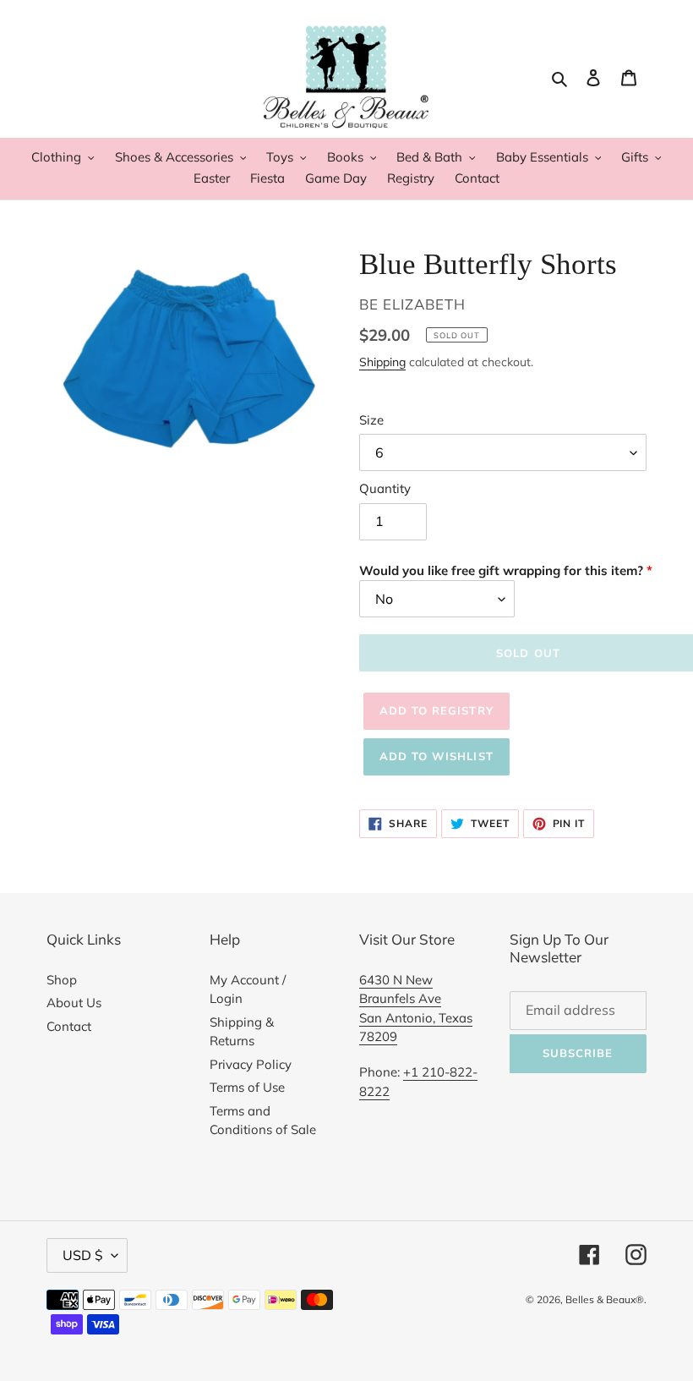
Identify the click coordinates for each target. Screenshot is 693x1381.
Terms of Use (247, 1087)
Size (371, 420)
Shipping (382, 361)
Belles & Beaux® (604, 1299)
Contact (68, 1026)
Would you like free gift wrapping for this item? (501, 570)
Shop (61, 980)
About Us (73, 1003)
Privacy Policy (251, 1064)
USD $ (83, 1255)
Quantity (385, 488)
